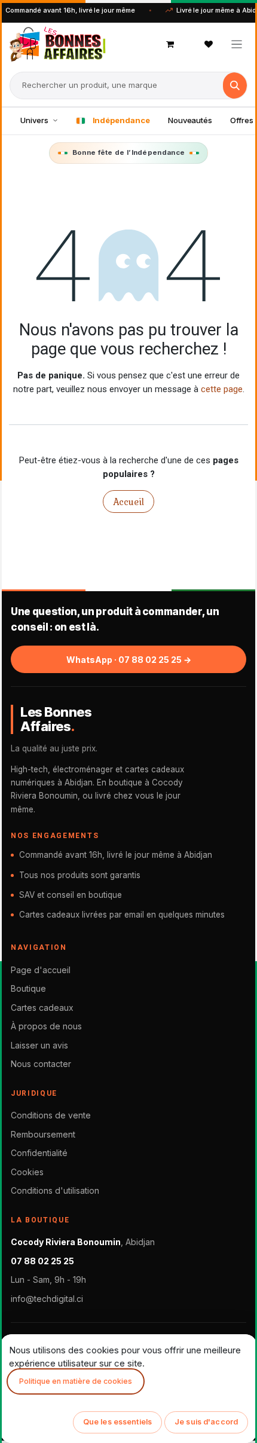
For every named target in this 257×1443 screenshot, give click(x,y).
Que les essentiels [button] (117, 1421)
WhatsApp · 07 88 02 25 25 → (128, 660)
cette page (222, 389)
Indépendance (121, 120)
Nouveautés (190, 120)
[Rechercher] (235, 85)
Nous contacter (41, 1064)
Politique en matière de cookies (75, 1381)
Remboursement (43, 1134)
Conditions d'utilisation (55, 1190)
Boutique (28, 988)
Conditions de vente (51, 1115)
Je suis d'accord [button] (206, 1421)
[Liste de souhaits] (208, 44)
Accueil (128, 501)
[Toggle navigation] (237, 44)
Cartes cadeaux (42, 1007)
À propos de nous (46, 1026)
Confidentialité (39, 1153)
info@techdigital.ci (47, 1299)
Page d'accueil (41, 970)
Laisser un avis (39, 1045)
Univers (34, 120)
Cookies (27, 1172)
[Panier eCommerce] (170, 44)
